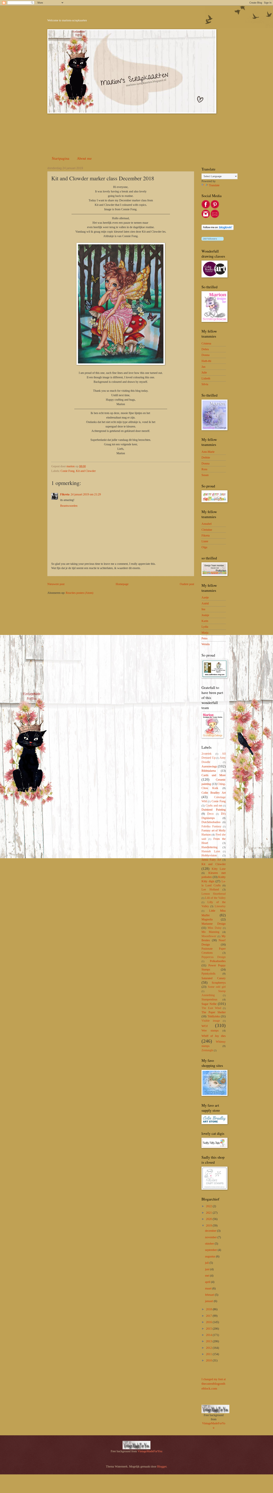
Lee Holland (210, 889)
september (211, 1249)
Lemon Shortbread (214, 893)
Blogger (161, 1466)
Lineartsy (220, 906)
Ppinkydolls (208, 973)
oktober (210, 1243)
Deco (210, 813)
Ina (203, 609)
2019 (209, 1225)
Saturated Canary (214, 978)
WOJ (205, 1026)
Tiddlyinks (213, 1016)
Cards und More (214, 775)
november (211, 1237)
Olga (204, 547)
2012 (209, 1347)
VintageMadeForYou (149, 1451)
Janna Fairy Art (211, 859)
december (211, 1230)
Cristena (206, 343)
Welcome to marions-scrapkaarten (67, 20)
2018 (209, 1309)
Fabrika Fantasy (211, 826)
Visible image (211, 1020)
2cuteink (207, 753)
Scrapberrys (219, 982)
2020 (209, 1219)
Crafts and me (214, 805)
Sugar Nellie (209, 1003)
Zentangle (207, 1050)
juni (207, 1269)
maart (208, 1288)
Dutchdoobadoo (211, 822)
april (208, 1281)
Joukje (205, 615)
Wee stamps (210, 1030)
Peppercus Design (214, 957)
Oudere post (187, 584)
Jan (203, 366)
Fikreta (64, 494)
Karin (205, 620)
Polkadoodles (218, 961)
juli (207, 1262)
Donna (205, 355)
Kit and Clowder (86, 470)
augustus (210, 1256)
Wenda (206, 644)
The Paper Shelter (214, 1012)
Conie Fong (67, 470)
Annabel (207, 523)
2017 (209, 1315)
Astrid (205, 603)
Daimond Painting (214, 809)
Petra (204, 638)
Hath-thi (206, 361)
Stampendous (209, 999)
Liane (205, 541)
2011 (209, 1354)
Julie (204, 372)
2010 (209, 1360)
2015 (209, 1328)
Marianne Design (214, 923)
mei (207, 1275)
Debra (205, 349)
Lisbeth (206, 378)
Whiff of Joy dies (214, 1035)
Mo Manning (210, 931)
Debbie (206, 457)
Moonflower (209, 936)
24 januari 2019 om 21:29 (86, 494)
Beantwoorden (68, 505)
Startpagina (60, 158)
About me (84, 158)
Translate (214, 185)
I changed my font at (214, 1384)
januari (209, 1301)
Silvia (205, 384)
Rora (204, 469)
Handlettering (209, 847)
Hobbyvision (209, 855)
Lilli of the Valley (215, 897)
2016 (209, 1322)
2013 (209, 1341)
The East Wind (211, 1008)
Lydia (205, 626)
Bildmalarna (209, 770)
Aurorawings (209, 766)
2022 (209, 1206)
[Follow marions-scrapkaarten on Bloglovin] (218, 229)
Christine (207, 529)
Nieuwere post (55, 584)
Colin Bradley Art (214, 792)
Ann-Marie (208, 451)
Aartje (205, 597)
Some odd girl (217, 986)
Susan (205, 475)
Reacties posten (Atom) (79, 592)
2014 (209, 1334)
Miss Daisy (215, 927)
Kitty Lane (219, 868)
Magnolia (207, 919)
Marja (205, 632)
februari (210, 1294)
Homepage (122, 584)
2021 (209, 1212)
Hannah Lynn (211, 851)
